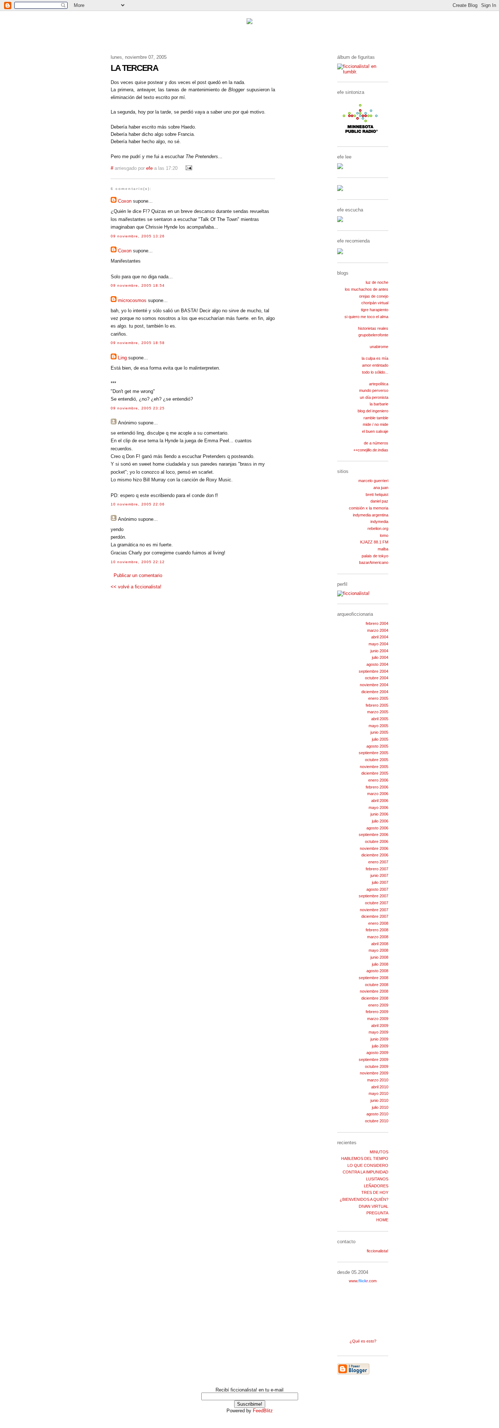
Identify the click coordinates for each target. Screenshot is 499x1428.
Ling (122, 357)
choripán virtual (374, 303)
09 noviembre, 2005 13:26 (138, 236)
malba (383, 549)
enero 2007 (378, 862)
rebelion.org (377, 528)
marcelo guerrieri (373, 480)
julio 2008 (380, 964)
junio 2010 (379, 1100)
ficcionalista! (377, 1251)
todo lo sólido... (375, 372)
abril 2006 (379, 800)
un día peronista (374, 397)
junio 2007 (379, 875)
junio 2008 (379, 957)
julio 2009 (380, 1046)
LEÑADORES (376, 1186)
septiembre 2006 (373, 834)
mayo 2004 (378, 644)
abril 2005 (379, 719)
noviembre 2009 (374, 1073)
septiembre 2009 (373, 1059)
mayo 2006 (378, 807)
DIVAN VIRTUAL (373, 1206)
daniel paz (379, 501)
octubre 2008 (376, 984)
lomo (384, 535)
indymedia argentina (370, 515)
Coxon (125, 201)
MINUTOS (379, 1152)
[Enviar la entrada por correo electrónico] (188, 168)
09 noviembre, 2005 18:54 (138, 285)
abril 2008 (379, 944)
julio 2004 (380, 657)
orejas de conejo (373, 296)
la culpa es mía (375, 358)
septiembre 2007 (373, 896)
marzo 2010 (377, 1080)
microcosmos (132, 300)
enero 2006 (378, 780)
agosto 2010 (377, 1114)
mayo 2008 (378, 950)
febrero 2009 (377, 1011)
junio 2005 (379, 732)
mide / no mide (375, 424)
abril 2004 (379, 637)
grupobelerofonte (373, 335)
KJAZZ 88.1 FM (374, 542)
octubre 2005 (376, 759)
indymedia (379, 521)
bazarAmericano (373, 562)
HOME (382, 1220)
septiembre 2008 (373, 977)
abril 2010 (379, 1087)
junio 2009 (379, 1039)
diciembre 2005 (374, 773)
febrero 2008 (377, 930)
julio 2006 (380, 821)
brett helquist (377, 494)
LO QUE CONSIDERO (367, 1165)
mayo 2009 (378, 1032)
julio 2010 (380, 1107)
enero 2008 (378, 923)
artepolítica (378, 384)
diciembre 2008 (374, 998)
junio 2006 (379, 814)
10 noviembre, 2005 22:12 (138, 562)
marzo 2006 (377, 793)
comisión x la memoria (368, 508)
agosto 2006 (377, 828)
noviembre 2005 (374, 766)
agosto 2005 (377, 746)
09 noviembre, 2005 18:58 (138, 343)
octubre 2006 (376, 841)
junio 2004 (379, 651)
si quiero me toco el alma (366, 316)
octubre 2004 (376, 678)
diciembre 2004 (374, 692)
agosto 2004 (377, 664)
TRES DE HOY (374, 1192)
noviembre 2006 (374, 848)
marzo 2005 (377, 712)
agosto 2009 (377, 1052)
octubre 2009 (376, 1066)
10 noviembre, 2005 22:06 (138, 504)
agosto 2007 (377, 889)
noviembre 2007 (374, 910)
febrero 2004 (377, 623)
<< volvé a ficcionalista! (136, 586)
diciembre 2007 (374, 916)
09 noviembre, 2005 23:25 (138, 408)
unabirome (379, 346)
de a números (376, 443)
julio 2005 (380, 739)
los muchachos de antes (366, 289)
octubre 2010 (376, 1121)
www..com (363, 1281)
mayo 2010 (378, 1093)
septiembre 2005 (373, 753)
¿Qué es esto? (363, 1341)
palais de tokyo (375, 556)
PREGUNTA (377, 1213)
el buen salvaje (375, 431)
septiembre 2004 (373, 671)
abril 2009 (379, 1025)
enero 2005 (378, 698)
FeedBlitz (263, 1410)
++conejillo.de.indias (370, 450)
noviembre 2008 (374, 991)
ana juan (380, 487)
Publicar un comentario (138, 575)
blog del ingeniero (373, 411)
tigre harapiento (374, 310)
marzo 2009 (377, 1018)
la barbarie (379, 404)
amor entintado (375, 365)
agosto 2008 (377, 971)
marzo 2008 (377, 937)
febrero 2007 (377, 869)
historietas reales (373, 328)
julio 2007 (380, 882)
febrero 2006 (377, 787)
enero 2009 (378, 1005)
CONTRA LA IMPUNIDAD (365, 1172)
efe (149, 168)
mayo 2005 (378, 725)
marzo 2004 (377, 630)
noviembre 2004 (374, 685)
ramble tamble (375, 418)
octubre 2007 (376, 903)
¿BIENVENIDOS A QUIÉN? (364, 1199)
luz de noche (377, 282)
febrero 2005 (377, 705)
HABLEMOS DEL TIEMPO (364, 1158)
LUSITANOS (377, 1179)
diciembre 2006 (374, 855)
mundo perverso (373, 390)
